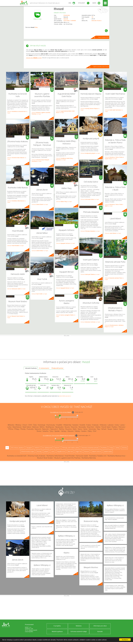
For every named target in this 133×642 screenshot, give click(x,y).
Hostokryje (41, 425)
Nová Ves (74, 427)
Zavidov (83, 431)
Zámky (34, 184)
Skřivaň (103, 429)
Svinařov (45, 431)
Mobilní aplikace (57, 631)
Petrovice (122, 427)
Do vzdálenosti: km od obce (60, 412)
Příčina (10, 429)
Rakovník (65, 19)
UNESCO (37, 448)
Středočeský (66, 15)
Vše (7, 448)
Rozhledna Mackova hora (116, 456)
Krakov (88, 425)
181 (92, 17)
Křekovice (103, 425)
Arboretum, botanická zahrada (88, 297)
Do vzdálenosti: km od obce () (58, 435)
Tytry (51, 431)
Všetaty (77, 431)
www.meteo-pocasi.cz (65, 396)
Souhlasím (125, 640)
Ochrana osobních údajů (79, 631)
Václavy (63, 431)
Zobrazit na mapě (15, 245)
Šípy (98, 429)
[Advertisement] (66, 348)
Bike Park (70, 451)
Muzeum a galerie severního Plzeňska (67, 458)
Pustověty (30, 429)
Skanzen (10, 269)
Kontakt (100, 631)
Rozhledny (10, 88)
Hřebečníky (67, 425)
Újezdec (57, 431)
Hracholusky (50, 425)
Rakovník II (54, 429)
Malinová (35, 427)
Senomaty (92, 429)
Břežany (18, 425)
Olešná (97, 427)
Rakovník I (45, 429)
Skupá (110, 429)
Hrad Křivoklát (70, 456)
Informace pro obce (100, 626)
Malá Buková (17, 427)
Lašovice (110, 425)
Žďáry (36, 27)
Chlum (24, 425)
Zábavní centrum (59, 136)
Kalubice (75, 425)
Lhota (117, 425)
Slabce (115, 429)
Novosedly (82, 427)
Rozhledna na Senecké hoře (16, 456)
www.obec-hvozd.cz (96, 20)
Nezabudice (59, 427)
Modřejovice (50, 427)
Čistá (35, 425)
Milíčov (42, 427)
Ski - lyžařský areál (47, 448)
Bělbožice (11, 425)
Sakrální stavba (59, 88)
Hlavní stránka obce (103, 37)
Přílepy (16, 429)
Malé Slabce (27, 427)
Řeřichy (61, 429)
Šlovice (39, 431)
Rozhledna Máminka (89, 458)
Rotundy (108, 135)
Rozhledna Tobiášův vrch (97, 456)
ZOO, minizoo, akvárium (86, 176)
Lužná (9, 427)
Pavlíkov (114, 427)
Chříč (30, 425)
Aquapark (59, 225)
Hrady (10, 225)
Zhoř (94, 431)
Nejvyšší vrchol (61, 451)
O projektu (57, 626)
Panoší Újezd (106, 427)
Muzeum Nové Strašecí (45, 458)
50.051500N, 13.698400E (69, 20)
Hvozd (59, 9)
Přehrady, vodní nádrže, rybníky (88, 207)
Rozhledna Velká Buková (55, 456)
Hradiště (59, 425)
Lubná (122, 425)
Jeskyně (83, 133)
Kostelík (82, 425)
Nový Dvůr (90, 427)
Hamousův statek (82, 456)
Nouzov (67, 427)
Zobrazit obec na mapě (34, 57)
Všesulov (71, 431)
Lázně (107, 213)
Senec (85, 429)
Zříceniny (10, 136)
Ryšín (75, 429)
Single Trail (78, 451)
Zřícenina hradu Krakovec (36, 456)
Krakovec (95, 425)
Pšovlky (22, 429)
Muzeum (10, 296)
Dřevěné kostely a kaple (110, 303)
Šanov (80, 429)
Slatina (121, 429)
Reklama (78, 626)
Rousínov (68, 429)
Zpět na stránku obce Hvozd (101, 66)
